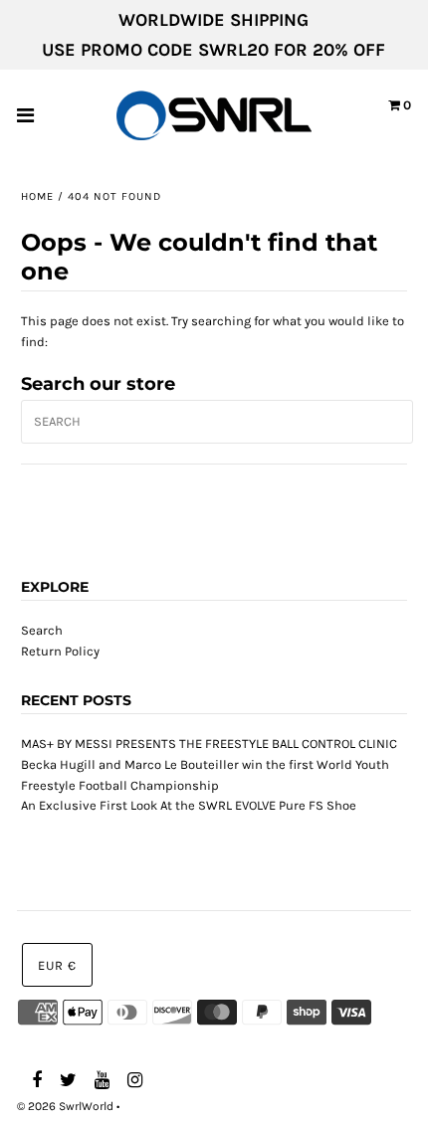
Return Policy (60, 651)
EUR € (57, 965)
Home (37, 196)
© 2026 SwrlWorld (65, 1106)
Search (42, 630)
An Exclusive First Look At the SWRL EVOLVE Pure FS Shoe (188, 805)
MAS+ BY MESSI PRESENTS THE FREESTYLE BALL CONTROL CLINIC (209, 743)
